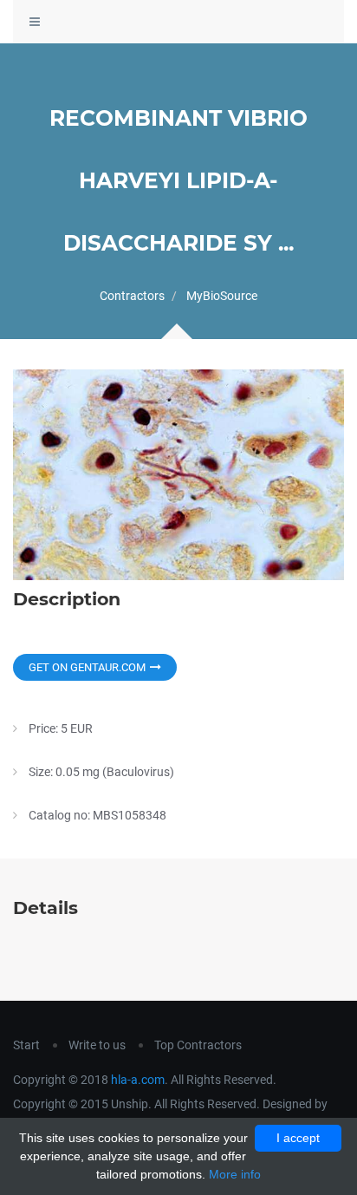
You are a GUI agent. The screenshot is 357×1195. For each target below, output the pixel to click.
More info (235, 1174)
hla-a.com (138, 1080)
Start (26, 1045)
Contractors (132, 296)
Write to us (97, 1045)
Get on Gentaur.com (87, 667)
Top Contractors (198, 1045)
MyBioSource (221, 296)
